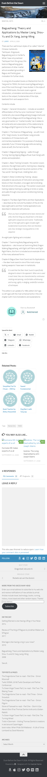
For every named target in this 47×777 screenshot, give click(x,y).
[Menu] (44, 3)
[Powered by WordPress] (15, 764)
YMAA (20, 426)
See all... (5, 663)
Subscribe (9, 606)
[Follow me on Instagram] (27, 558)
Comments (11, 476)
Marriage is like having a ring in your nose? (18, 642)
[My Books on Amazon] (19, 558)
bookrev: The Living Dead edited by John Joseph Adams (31, 454)
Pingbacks (27, 476)
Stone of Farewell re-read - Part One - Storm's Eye (21, 706)
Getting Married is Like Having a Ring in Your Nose (21, 621)
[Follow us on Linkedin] (43, 558)
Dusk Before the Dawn (12, 3)
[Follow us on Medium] (39, 558)
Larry (6, 41)
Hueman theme (36, 764)
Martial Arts (7, 21)
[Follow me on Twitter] (31, 558)
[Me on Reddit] (35, 558)
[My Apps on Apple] (23, 558)
